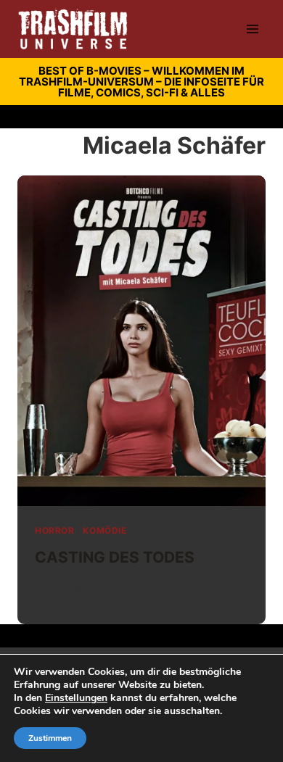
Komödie (104, 530)
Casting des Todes (114, 557)
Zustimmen (50, 738)
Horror (55, 530)
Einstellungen (76, 698)
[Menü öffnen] (252, 28)
